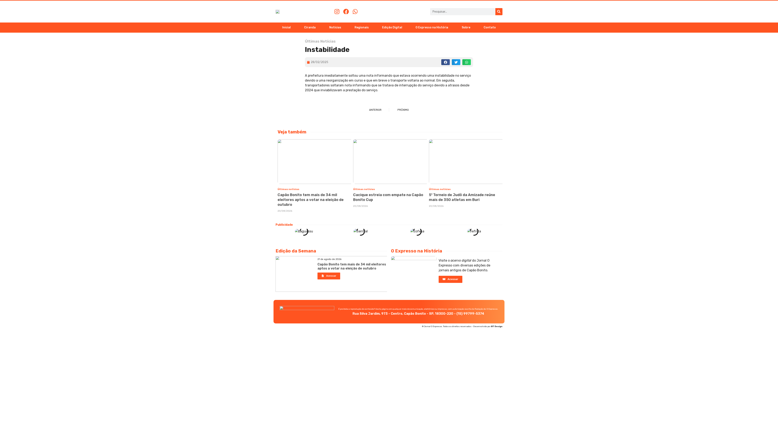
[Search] (498, 11)
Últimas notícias (288, 189)
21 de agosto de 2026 (329, 259)
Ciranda (310, 27)
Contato (490, 27)
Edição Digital (392, 27)
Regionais (362, 27)
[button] (445, 62)
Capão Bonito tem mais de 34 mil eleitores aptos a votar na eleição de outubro (311, 200)
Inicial (286, 27)
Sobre (466, 27)
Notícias (335, 27)
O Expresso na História (432, 27)
